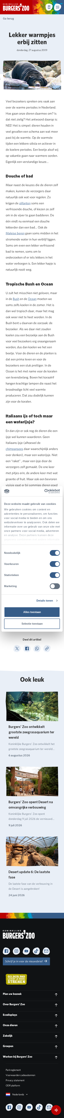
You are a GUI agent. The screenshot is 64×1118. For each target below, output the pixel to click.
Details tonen (44, 600)
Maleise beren (15, 233)
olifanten (25, 203)
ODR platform (13, 1085)
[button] (57, 7)
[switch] (55, 564)
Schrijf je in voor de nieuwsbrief (24, 961)
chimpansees (14, 449)
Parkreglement (13, 1070)
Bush (16, 299)
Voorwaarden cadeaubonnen (20, 1075)
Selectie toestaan (32, 623)
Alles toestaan (32, 612)
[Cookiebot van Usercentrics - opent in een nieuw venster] (45, 491)
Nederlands (18, 1094)
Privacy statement (15, 1080)
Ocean (32, 299)
